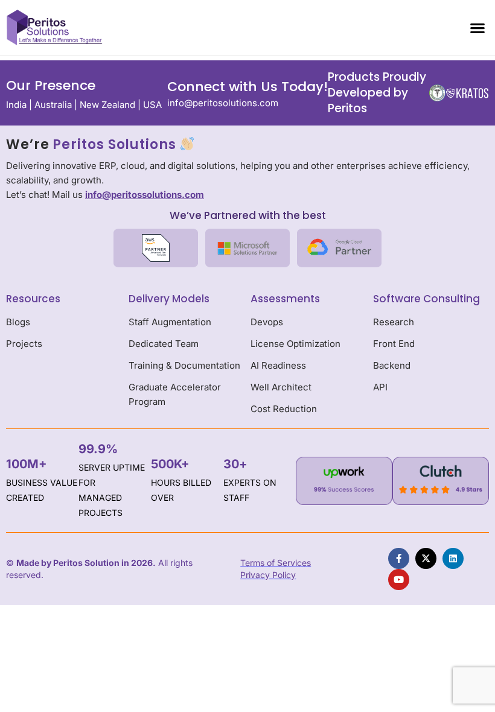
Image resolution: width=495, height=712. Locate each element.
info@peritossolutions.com (144, 194)
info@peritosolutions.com (222, 103)
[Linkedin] (453, 558)
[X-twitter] (425, 558)
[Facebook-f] (398, 558)
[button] (477, 27)
